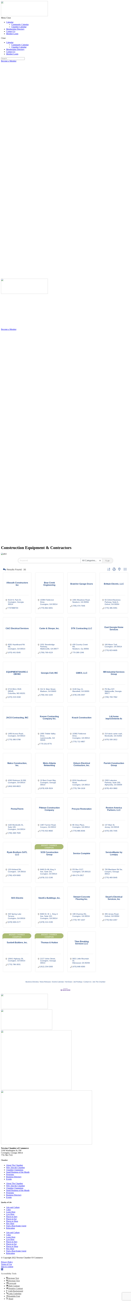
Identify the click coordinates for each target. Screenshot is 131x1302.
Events (9, 1179)
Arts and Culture (13, 1207)
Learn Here (10, 1212)
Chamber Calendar (18, 27)
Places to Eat (11, 1219)
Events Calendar (58, 982)
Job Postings (77, 982)
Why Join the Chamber (15, 1167)
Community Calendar (20, 24)
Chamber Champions (14, 1170)
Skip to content (7, 1267)
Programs (10, 1174)
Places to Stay (11, 1216)
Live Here (10, 1214)
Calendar (9, 22)
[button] (65, 18)
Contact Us (10, 31)
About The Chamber (14, 1165)
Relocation (10, 1228)
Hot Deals (68, 982)
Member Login (12, 34)
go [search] (108, 561)
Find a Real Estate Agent (16, 1226)
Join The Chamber (98, 982)
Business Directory (32, 982)
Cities (8, 1210)
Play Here (10, 1223)
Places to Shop (12, 1221)
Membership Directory (15, 29)
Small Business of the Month (17, 1172)
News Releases (45, 982)
